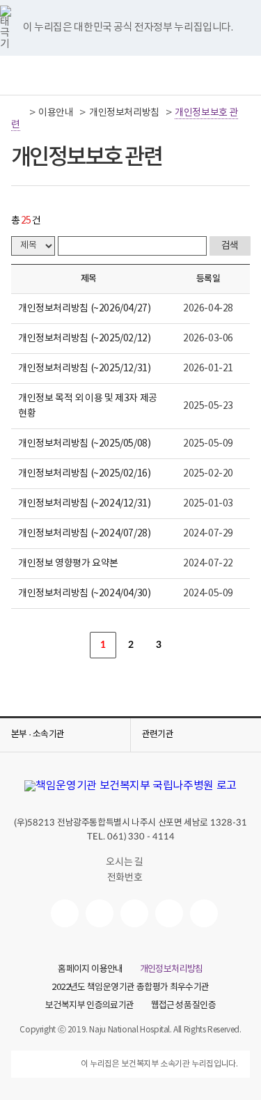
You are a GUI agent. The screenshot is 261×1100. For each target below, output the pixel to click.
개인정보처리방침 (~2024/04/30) (84, 593)
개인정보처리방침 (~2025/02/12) (84, 338)
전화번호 (124, 877)
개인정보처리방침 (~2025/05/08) (84, 443)
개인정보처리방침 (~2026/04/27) (84, 308)
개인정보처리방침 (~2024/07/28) (84, 533)
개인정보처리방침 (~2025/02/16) (84, 473)
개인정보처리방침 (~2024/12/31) (84, 503)
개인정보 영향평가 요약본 (68, 563)
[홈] (19, 112)
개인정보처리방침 (124, 112)
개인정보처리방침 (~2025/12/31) (84, 368)
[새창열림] (65, 913)
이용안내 (55, 112)
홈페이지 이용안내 (90, 970)
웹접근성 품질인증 (183, 1006)
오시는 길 (124, 862)
